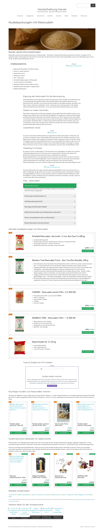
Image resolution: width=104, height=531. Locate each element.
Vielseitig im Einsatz (19, 75)
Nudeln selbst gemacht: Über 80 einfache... (16, 424)
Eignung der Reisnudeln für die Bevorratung (26, 69)
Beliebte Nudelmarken (20, 88)
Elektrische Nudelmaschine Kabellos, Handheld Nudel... (62, 476)
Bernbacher (26, 494)
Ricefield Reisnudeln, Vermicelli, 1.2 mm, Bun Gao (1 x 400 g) (58, 236)
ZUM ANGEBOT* (88, 251)
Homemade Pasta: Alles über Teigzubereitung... (61, 424)
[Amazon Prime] (92, 247)
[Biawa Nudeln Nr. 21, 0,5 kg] (19, 347)
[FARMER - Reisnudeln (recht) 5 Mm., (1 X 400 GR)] (19, 297)
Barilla (19, 494)
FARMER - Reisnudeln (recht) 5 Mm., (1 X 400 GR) (54, 292)
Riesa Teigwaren (79, 494)
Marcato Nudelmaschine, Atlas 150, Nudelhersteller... (17, 476)
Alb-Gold (13, 494)
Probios (63, 494)
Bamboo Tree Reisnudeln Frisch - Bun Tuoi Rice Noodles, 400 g (60, 260)
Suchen (78, 2)
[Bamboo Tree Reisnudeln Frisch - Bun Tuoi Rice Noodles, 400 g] (19, 266)
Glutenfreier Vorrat (19, 73)
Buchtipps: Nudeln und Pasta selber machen (26, 84)
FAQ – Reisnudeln (19, 78)
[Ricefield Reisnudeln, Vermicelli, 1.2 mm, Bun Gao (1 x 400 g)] (19, 242)
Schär (10, 496)
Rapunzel (70, 494)
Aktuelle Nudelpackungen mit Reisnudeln (25, 80)
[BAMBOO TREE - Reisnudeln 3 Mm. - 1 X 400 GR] (19, 324)
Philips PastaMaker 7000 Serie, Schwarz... (40, 476)
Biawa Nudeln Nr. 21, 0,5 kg (44, 342)
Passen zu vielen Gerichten (21, 71)
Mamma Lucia (55, 494)
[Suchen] (93, 5)
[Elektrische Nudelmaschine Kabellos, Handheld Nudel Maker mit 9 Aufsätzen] (63, 464)
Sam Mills (88, 494)
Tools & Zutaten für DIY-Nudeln (23, 82)
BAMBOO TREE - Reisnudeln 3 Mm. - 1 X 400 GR (53, 318)
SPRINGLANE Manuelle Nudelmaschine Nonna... (83, 476)
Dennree (40, 494)
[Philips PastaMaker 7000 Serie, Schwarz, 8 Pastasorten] (40, 464)
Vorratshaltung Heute (52, 9)
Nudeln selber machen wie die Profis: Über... (40, 424)
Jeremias (47, 494)
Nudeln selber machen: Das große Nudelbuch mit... (84, 424)
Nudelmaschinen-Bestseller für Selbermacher (26, 86)
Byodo (34, 494)
